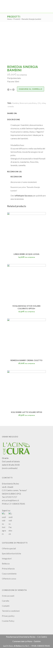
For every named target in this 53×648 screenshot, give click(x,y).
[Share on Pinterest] (27, 113)
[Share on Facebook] (19, 113)
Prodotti (17, 19)
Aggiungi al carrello (30, 89)
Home (9, 19)
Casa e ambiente (9, 573)
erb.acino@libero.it (10, 500)
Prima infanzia (8, 568)
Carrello (5, 601)
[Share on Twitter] (21, 113)
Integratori (7, 558)
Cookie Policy (8, 621)
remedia (11, 106)
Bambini (15, 103)
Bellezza (6, 563)
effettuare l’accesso (23, 195)
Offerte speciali (9, 548)
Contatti (5, 606)
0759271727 (11, 497)
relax (43, 103)
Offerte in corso (9, 578)
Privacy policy (8, 616)
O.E (39, 103)
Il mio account (8, 595)
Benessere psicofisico (28, 103)
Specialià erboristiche (11, 553)
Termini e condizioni (11, 611)
